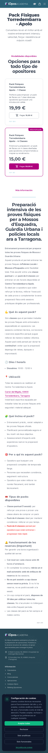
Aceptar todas (24, 723)
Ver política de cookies (24, 747)
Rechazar (24, 729)
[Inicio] (16, 3)
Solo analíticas (24, 735)
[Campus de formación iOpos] (34, 3)
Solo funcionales (24, 742)
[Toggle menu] (44, 3)
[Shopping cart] (39, 3)
